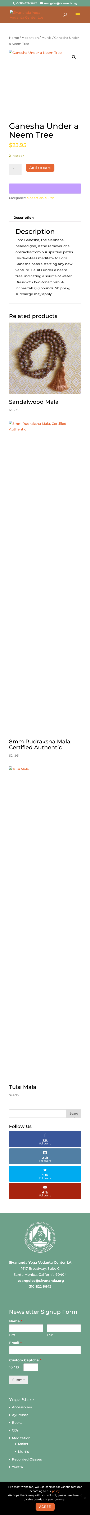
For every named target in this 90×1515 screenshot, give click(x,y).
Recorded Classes (27, 1459)
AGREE (45, 1507)
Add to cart (40, 168)
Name (15, 1321)
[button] (74, 57)
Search (73, 1115)
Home (14, 38)
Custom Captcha (25, 1360)
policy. (56, 1491)
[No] (85, 1498)
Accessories (22, 1407)
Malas (23, 1444)
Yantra (17, 1467)
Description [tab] (23, 218)
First (12, 1335)
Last (50, 1335)
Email (15, 1343)
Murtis (46, 38)
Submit (18, 1380)
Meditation (30, 38)
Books (17, 1423)
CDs (15, 1430)
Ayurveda (20, 1415)
